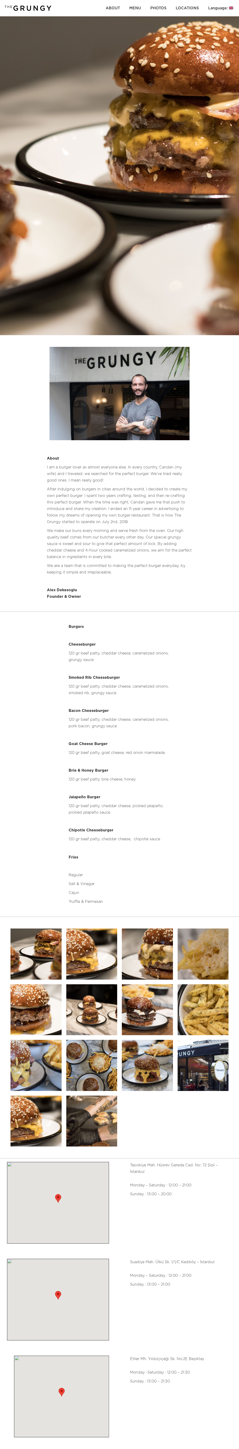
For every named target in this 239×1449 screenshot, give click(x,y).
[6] (203, 1065)
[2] (203, 1009)
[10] (147, 1009)
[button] (58, 1198)
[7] (147, 1065)
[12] (91, 1009)
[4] (203, 954)
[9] (36, 1065)
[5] (36, 1009)
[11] (91, 1121)
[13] (91, 954)
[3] (147, 954)
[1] (36, 954)
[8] (91, 1065)
